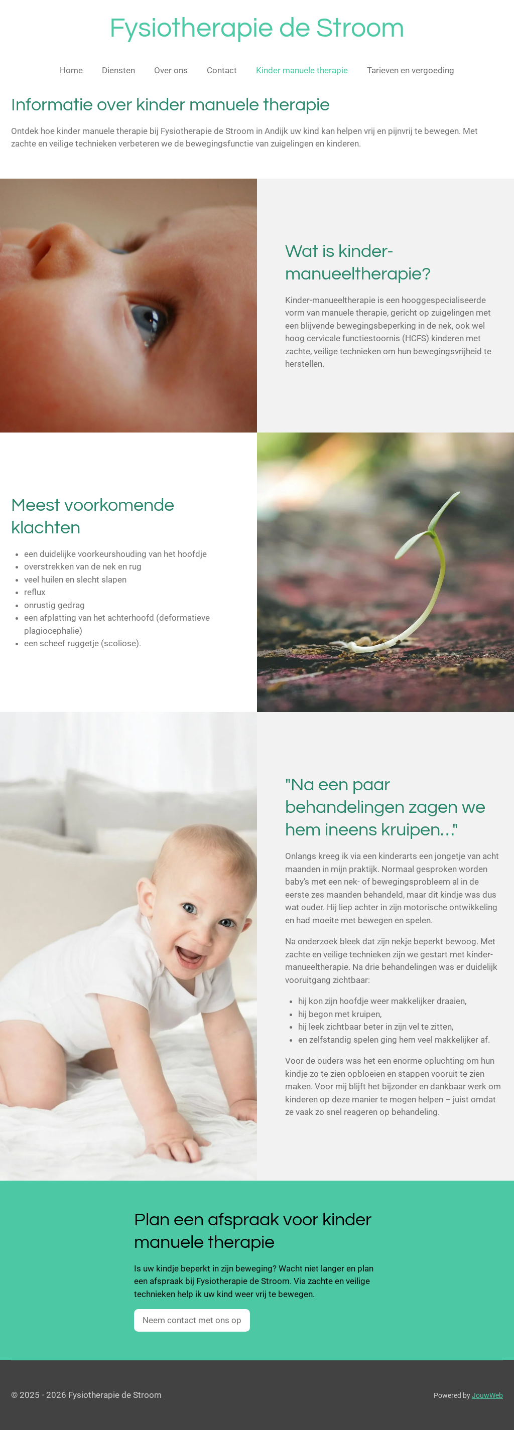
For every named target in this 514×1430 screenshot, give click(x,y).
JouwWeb (487, 1395)
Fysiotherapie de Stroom (257, 28)
